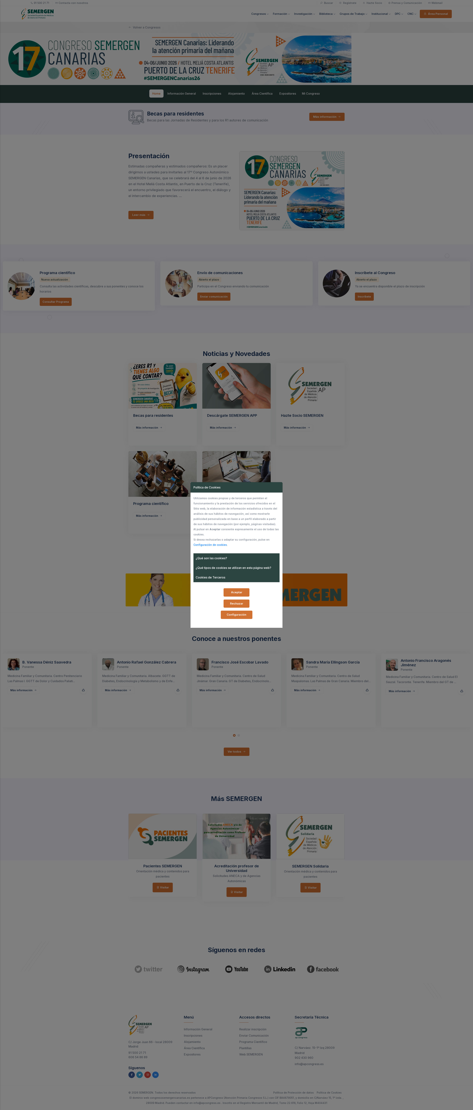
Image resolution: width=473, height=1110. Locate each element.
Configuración (236, 614)
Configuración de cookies (210, 544)
